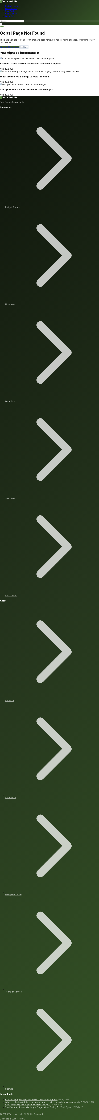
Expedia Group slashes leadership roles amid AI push (30, 63)
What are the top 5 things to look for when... (25, 76)
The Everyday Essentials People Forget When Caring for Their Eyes (38, 1107)
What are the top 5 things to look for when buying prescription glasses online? (44, 1102)
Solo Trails (10, 11)
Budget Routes (12, 6)
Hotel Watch (11, 8)
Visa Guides (11, 13)
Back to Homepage (9, 47)
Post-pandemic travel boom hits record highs (26, 89)
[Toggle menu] (1, 24)
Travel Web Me (8, 1)
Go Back (24, 47)
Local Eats (10, 16)
